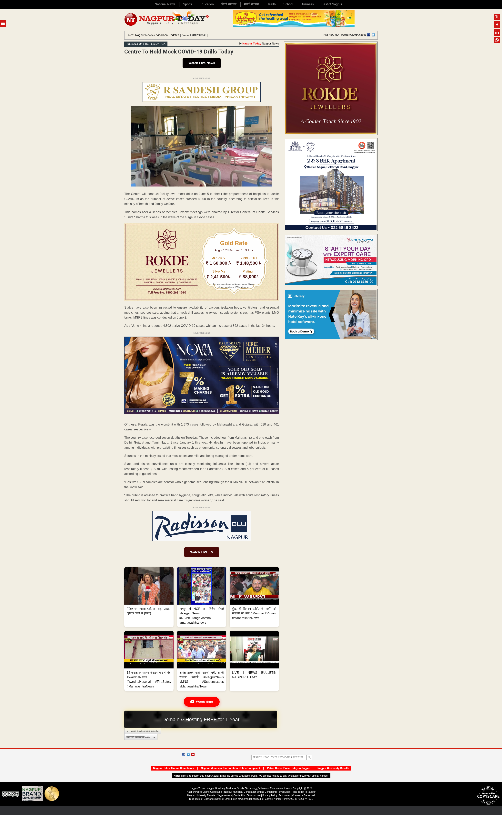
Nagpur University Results (333, 768)
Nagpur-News (224, 795)
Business (307, 4)
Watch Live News (201, 63)
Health (271, 4)
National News (165, 4)
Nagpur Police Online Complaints (173, 768)
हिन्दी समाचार (228, 4)
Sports (187, 4)
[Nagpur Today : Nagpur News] (167, 20)
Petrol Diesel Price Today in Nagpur (288, 768)
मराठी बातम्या (251, 4)
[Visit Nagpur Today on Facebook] (368, 34)
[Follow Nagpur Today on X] (188, 754)
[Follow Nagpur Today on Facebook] (183, 754)
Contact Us (239, 795)
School (288, 4)
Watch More (204, 701)
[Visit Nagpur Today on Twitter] (373, 34)
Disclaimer (285, 795)
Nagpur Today (251, 43)
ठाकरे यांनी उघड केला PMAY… (140, 737)
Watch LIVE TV (201, 552)
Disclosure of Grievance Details (206, 799)
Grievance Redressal (303, 795)
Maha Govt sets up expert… (142, 731)
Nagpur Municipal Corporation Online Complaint (230, 768)
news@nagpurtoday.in (250, 799)
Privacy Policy (269, 795)
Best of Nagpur (331, 4)
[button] (149, 597)
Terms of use (254, 795)
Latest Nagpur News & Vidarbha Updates (152, 35)
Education (207, 4)
